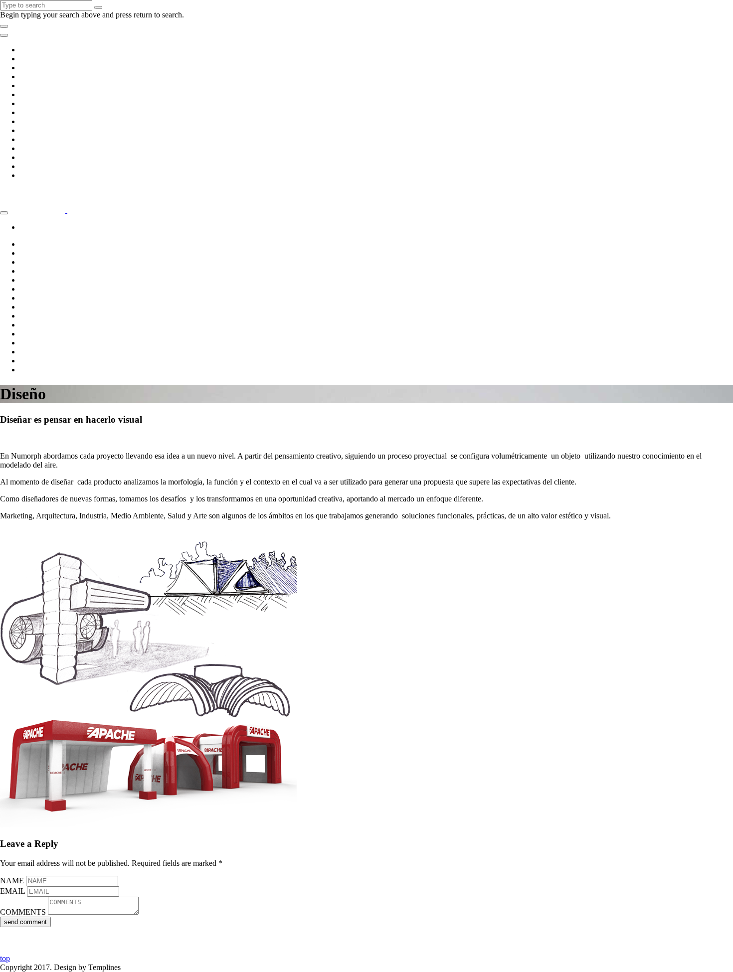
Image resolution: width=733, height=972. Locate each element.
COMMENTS (23, 912)
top (5, 958)
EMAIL (12, 891)
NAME (12, 880)
